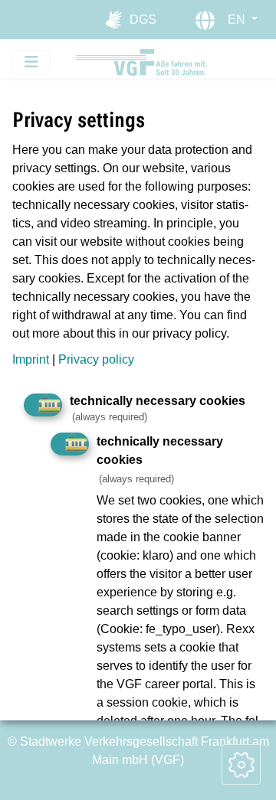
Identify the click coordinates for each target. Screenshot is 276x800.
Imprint (30, 359)
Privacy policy (96, 359)
